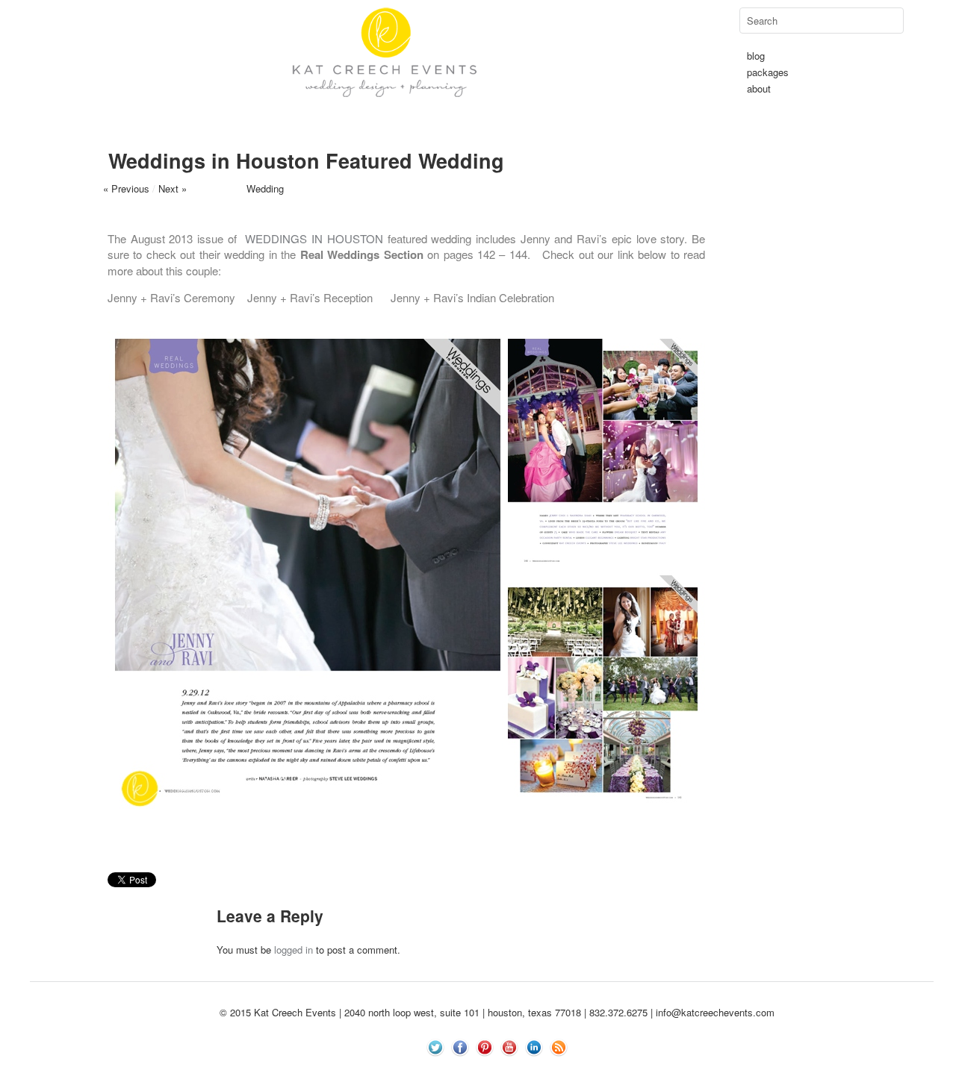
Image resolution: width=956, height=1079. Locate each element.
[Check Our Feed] (558, 1070)
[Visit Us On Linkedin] (533, 1070)
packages (768, 72)
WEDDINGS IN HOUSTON (313, 238)
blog (756, 56)
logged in (293, 949)
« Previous (126, 188)
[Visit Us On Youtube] (509, 1070)
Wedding (265, 188)
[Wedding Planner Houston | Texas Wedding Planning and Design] (385, 123)
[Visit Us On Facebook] (459, 1070)
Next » (172, 188)
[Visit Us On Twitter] (435, 1070)
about (759, 88)
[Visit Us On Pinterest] (484, 1070)
